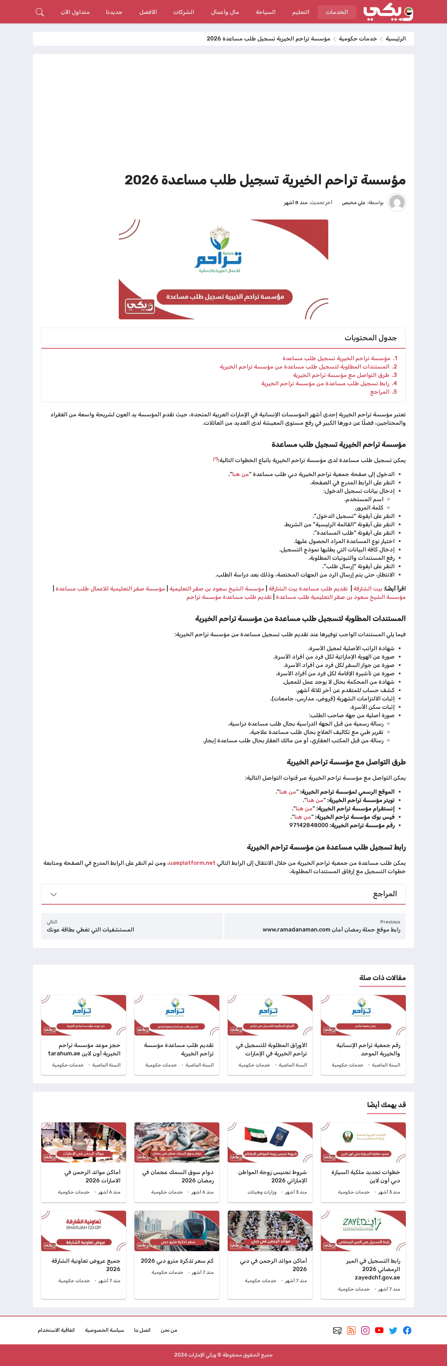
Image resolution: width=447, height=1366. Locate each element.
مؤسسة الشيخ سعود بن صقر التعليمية (216, 588)
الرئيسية (396, 38)
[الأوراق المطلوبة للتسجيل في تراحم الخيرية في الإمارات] (270, 1035)
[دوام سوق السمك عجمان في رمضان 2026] (176, 1162)
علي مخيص (353, 202)
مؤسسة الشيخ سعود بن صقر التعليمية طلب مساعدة (341, 597)
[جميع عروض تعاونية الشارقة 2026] (83, 1255)
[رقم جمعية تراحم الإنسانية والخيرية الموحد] (363, 1035)
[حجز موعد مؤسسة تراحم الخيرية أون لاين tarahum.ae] (83, 1035)
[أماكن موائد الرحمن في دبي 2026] (270, 1255)
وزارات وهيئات (262, 1192)
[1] (215, 458)
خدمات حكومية (358, 38)
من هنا (240, 474)
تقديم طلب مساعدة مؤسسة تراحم (229, 597)
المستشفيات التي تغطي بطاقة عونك (90, 929)
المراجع (383, 391)
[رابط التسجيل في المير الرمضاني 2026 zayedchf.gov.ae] (363, 1255)
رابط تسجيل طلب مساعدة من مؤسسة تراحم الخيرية (329, 383)
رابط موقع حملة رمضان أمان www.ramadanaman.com (331, 929)
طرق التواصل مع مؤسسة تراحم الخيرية (345, 375)
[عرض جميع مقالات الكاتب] (397, 202)
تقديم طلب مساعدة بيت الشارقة (309, 588)
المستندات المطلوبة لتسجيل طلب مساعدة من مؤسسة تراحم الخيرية (308, 366)
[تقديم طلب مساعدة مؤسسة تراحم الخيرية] (176, 1035)
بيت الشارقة (367, 588)
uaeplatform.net (192, 863)
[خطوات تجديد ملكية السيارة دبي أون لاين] (363, 1162)
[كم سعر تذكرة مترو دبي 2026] (176, 1255)
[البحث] (40, 12)
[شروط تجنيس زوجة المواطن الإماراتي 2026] (270, 1162)
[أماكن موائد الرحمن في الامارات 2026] (83, 1162)
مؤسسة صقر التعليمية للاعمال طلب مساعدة (110, 588)
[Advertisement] (223, 115)
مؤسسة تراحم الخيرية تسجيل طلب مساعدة (340, 358)
